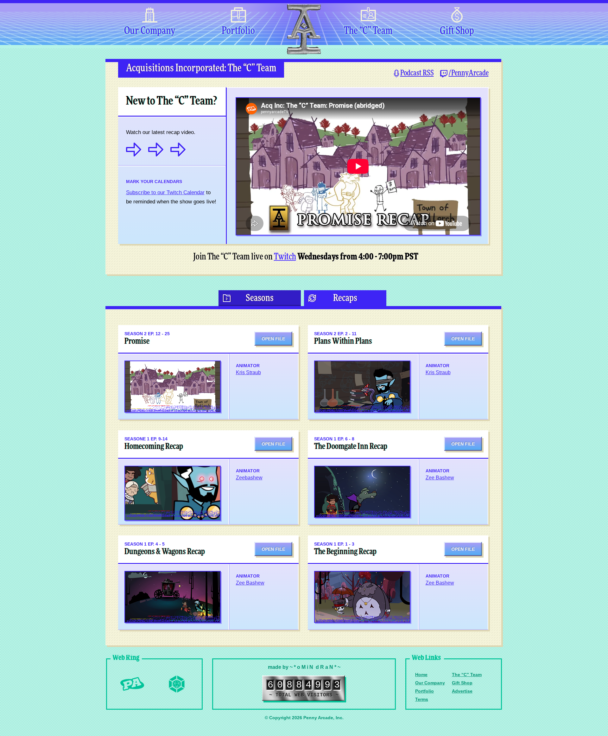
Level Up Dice (176, 684)
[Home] (303, 29)
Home (421, 674)
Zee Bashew (440, 477)
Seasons (260, 298)
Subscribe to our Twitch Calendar (165, 192)
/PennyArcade (469, 73)
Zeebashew (249, 477)
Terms (421, 699)
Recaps (345, 298)
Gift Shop (457, 31)
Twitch (285, 257)
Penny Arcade (132, 684)
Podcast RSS (417, 73)
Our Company (149, 31)
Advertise (462, 691)
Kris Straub (248, 372)
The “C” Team (368, 31)
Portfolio (238, 31)
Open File (273, 338)
